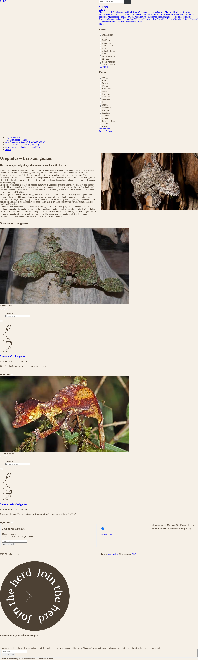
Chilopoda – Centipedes (142, 14)
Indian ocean (107, 35)
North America (108, 56)
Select (107, 67)
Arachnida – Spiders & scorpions (176, 17)
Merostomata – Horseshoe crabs (148, 17)
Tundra (105, 123)
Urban (105, 78)
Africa (104, 37)
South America (108, 62)
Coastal (105, 80)
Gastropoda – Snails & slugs (119, 14)
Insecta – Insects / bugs (120, 21)
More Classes (136, 21)
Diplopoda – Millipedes (133, 19)
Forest (104, 91)
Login (101, 131)
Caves (104, 126)
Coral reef (106, 88)
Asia (104, 48)
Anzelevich (113, 554)
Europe (105, 54)
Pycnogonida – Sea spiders (155, 19)
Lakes (104, 102)
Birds (110, 12)
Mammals (103, 12)
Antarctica (106, 43)
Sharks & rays (157, 12)
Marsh (105, 105)
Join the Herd (8, 544)
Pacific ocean (108, 40)
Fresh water (107, 94)
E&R (134, 554)
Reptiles (127, 12)
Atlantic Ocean (108, 51)
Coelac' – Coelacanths (162, 14)
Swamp (105, 110)
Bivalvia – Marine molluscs (111, 19)
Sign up (109, 131)
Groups (102, 9)
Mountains (106, 107)
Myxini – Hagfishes (173, 12)
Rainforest (106, 113)
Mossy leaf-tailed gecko (12, 356)
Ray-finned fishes (182, 19)
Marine (105, 86)
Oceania (105, 59)
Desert (105, 83)
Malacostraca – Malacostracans (121, 17)
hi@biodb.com (106, 534)
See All (102, 67)
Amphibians (118, 12)
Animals (170, 19)
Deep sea (106, 99)
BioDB (3, 1)
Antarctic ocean (108, 64)
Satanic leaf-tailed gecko (13, 504)
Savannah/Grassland (111, 121)
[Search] (127, 2)
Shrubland (106, 115)
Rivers (105, 118)
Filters (101, 24)
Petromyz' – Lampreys (141, 12)
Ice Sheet (106, 97)
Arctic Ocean (107, 45)
